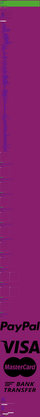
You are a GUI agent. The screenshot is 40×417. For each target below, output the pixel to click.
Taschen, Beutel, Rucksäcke (5, 56)
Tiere (4, 113)
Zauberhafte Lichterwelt (5, 80)
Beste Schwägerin (6, 127)
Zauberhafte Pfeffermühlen (5, 81)
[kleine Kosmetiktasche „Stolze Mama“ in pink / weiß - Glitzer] (5, 251)
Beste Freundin (5, 124)
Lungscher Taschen (5, 46)
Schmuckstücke (3, 408)
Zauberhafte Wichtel (6, 44)
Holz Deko (4, 119)
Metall (4, 108)
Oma (4, 87)
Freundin (5, 85)
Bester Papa (5, 132)
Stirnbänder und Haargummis (6, 53)
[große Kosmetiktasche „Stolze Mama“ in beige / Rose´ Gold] (5, 191)
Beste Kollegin (5, 125)
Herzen (4, 106)
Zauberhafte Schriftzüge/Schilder (6, 83)
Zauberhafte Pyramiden (6, 39)
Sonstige (5, 89)
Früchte (5, 105)
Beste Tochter (5, 122)
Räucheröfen (6, 41)
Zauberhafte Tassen (5, 84)
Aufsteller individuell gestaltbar (7, 118)
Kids (4, 54)
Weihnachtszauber (4, 67)
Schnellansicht (1, 162)
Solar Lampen (4, 27)
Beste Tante (5, 128)
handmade (3, 16)
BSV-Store (3, 3)
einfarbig (5, 104)
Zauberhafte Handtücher (5, 78)
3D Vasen (5, 148)
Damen (4, 51)
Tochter (5, 74)
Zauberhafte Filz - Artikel (5, 75)
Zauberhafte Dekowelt (5, 33)
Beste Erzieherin (5, 135)
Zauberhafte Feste (3, 62)
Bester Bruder (5, 129)
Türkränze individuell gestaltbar (7, 147)
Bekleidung (3, 14)
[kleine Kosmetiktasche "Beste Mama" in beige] (5, 311)
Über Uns (2, 2)
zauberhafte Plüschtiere (5, 95)
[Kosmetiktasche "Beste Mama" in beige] (5, 266)
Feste (2, 407)
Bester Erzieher (5, 140)
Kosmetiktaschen (7, 17)
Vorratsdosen (4, 70)
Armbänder (4, 96)
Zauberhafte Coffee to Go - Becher (6, 72)
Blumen (5, 102)
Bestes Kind (5, 133)
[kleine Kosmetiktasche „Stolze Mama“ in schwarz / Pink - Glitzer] (5, 221)
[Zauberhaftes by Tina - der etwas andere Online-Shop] (5, 7)
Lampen (5, 24)
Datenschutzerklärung (4, 400)
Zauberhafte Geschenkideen (4, 68)
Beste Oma (5, 138)
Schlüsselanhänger (4, 47)
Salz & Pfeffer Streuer (5, 26)
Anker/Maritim (5, 101)
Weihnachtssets (5, 116)
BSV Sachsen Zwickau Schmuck (6, 30)
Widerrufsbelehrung (3, 399)
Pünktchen (5, 109)
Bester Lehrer (5, 141)
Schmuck (5, 61)
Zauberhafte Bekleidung (4, 49)
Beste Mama (5, 121)
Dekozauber (3, 13)
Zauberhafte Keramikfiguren (7, 38)
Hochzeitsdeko (5, 65)
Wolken (5, 114)
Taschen (5, 59)
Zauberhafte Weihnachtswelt (5, 37)
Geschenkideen (3, 15)
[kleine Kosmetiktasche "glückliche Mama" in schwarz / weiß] (5, 161)
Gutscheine (3, 406)
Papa (4, 88)
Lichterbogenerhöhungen (7, 42)
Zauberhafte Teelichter (6, 34)
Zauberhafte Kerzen (5, 79)
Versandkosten (2, 166)
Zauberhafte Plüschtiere (5, 82)
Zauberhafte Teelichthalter (6, 43)
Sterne (4, 112)
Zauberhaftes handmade (2, 17)
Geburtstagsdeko (5, 63)
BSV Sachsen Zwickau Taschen (6, 31)
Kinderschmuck (4, 98)
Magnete (3, 123)
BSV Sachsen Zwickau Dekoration (6, 29)
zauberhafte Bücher (5, 94)
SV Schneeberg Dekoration (5, 48)
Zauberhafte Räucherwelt (6, 40)
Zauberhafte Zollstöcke (5, 93)
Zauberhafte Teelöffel (5, 90)
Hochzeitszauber (4, 64)
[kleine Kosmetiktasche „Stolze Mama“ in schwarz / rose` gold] (5, 236)
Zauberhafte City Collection (4, 57)
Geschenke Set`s (5, 149)
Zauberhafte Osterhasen (6, 36)
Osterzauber (4, 66)
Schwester (5, 73)
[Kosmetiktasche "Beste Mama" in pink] (9, 296)
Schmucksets (5, 100)
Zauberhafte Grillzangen (5, 77)
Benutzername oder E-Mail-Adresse (4, 412)
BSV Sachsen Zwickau (4, 28)
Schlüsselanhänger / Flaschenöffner (7, 144)
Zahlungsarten (3, 398)
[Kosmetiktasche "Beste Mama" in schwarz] (9, 281)
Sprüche (5, 111)
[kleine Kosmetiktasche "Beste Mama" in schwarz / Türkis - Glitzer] (5, 176)
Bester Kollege (5, 130)
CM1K (3, 402)
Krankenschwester (6, 107)
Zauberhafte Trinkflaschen (5, 91)
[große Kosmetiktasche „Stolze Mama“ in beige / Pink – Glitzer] (5, 206)
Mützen (3, 50)
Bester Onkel (5, 131)
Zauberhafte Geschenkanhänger (6, 76)
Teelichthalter (4, 146)
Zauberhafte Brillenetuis (5, 71)
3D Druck (3, 23)
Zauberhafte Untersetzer (5, 92)
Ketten (3, 97)
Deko (3, 32)
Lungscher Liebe (3, 45)
